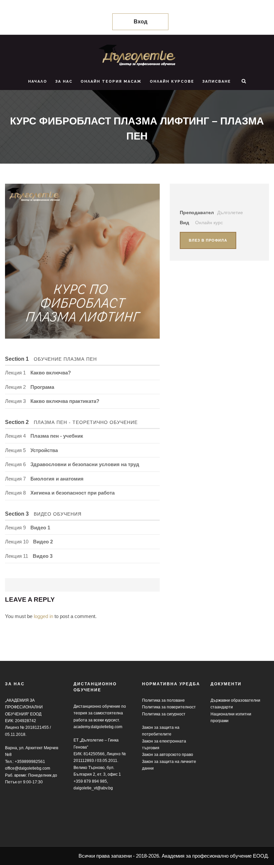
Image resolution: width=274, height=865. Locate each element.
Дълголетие (230, 212)
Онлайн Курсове (172, 81)
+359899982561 (30, 761)
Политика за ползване (163, 700)
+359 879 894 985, (91, 781)
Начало (37, 81)
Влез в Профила (208, 240)
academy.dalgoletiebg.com (98, 726)
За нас (64, 81)
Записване (216, 81)
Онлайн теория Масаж (111, 81)
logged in (43, 616)
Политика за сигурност (163, 714)
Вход (140, 21)
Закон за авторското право (167, 754)
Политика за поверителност (169, 707)
